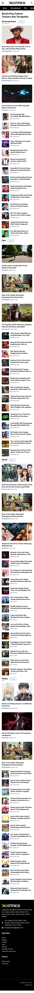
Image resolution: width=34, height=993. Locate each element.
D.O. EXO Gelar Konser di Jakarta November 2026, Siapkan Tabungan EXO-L (19, 233)
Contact (4, 942)
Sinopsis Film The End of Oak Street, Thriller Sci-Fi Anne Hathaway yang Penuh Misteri (21, 452)
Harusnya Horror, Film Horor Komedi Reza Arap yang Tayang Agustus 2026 (20, 416)
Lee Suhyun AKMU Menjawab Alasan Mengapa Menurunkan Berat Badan (21, 134)
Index (3, 944)
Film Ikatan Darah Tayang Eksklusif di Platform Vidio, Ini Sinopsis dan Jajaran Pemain (20, 371)
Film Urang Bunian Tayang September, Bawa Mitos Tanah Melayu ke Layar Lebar (21, 389)
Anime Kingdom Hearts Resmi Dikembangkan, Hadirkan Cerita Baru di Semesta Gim (21, 881)
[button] (31, 3)
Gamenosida (6, 961)
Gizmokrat (5, 963)
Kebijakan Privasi (7, 949)
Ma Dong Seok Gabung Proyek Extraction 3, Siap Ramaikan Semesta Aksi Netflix (21, 179)
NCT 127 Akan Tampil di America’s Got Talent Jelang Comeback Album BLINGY (20, 215)
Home (5, 8)
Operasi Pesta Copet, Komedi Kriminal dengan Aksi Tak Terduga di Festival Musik (20, 398)
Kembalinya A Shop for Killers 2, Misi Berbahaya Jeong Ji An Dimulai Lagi (21, 644)
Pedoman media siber (9, 951)
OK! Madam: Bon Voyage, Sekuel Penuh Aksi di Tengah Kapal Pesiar (20, 434)
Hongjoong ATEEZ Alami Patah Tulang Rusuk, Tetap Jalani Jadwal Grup (21, 197)
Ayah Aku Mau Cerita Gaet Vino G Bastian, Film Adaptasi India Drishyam (20, 407)
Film (25, 8)
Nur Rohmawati (6, 51)
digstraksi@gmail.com (15, 928)
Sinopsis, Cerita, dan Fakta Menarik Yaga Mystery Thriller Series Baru (21, 554)
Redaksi (4, 940)
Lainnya (21, 21)
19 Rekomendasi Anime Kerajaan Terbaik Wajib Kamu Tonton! (20, 845)
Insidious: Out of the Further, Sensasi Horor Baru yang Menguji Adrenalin (20, 362)
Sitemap (4, 947)
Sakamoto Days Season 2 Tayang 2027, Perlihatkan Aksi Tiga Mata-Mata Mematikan (21, 890)
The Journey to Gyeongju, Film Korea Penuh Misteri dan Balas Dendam (21, 443)
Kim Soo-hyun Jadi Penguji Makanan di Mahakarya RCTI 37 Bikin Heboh (20, 125)
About (4, 938)
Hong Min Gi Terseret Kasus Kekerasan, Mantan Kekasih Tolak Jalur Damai (20, 170)
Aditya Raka (6, 299)
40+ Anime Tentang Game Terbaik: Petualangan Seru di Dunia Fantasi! (20, 836)
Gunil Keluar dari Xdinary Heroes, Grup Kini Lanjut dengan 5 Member (19, 206)
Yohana (4, 110)
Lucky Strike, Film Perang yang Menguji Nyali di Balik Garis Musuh (21, 425)
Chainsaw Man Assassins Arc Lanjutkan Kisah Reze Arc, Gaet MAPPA (20, 800)
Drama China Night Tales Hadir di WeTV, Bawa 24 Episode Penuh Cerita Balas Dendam (21, 563)
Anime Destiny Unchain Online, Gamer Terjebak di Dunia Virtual (19, 854)
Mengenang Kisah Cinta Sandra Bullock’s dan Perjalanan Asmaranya (18, 152)
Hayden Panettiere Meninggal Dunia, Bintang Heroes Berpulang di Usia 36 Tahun (20, 188)
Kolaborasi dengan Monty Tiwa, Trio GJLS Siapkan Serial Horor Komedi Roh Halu (21, 590)
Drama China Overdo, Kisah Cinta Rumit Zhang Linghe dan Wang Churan (21, 635)
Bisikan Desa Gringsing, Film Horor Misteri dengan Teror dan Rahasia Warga (20, 380)
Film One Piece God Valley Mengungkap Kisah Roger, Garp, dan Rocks (19, 872)
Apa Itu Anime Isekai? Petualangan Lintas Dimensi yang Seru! (20, 827)
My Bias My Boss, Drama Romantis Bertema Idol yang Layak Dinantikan (20, 608)
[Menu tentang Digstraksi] (3, 3)
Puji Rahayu (5, 708)
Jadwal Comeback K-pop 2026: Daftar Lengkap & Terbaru (19, 224)
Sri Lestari (5, 329)
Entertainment (15, 8)
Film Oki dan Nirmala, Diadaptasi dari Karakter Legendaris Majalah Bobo (19, 353)
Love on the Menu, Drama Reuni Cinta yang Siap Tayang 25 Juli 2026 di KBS (20, 626)
